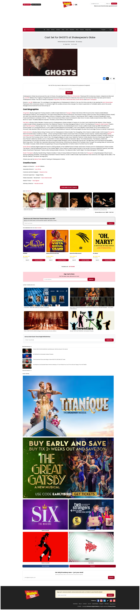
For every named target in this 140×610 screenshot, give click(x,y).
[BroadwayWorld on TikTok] (107, 600)
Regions (101, 603)
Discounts (92, 566)
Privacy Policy (112, 606)
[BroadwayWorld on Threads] (111, 600)
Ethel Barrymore (30, 126)
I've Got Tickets (39, 260)
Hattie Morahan (70, 99)
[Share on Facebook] (104, 78)
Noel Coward (104, 124)
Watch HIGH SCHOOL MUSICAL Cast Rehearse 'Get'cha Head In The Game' (50, 349)
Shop (77, 29)
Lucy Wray (38, 169)
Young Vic (69, 113)
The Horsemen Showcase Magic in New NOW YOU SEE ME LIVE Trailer (49, 359)
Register (104, 29)
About (80, 603)
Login (110, 29)
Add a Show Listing (36, 4)
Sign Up (69, 92)
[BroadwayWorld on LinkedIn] (104, 600)
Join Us (89, 603)
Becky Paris (38, 159)
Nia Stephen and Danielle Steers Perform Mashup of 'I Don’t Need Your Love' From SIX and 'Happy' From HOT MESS (59, 364)
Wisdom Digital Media (93, 606)
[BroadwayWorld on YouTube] (114, 600)
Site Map (107, 603)
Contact (85, 603)
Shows (52, 29)
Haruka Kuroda (38, 183)
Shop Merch (27, 4)
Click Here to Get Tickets (69, 187)
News (48, 29)
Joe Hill (27, 98)
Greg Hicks (56, 99)
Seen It (27, 260)
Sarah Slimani (80, 99)
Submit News (95, 603)
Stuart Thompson (91, 99)
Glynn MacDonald (46, 178)
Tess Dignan (35, 180)
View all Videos (26, 370)
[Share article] (110, 78)
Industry (58, 29)
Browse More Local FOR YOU (104, 212)
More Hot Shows (45, 566)
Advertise (75, 603)
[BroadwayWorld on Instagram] (101, 600)
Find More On (68, 266)
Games (82, 29)
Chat (63, 29)
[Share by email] (114, 78)
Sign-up (108, 3)
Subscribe (109, 340)
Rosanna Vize (43, 172)
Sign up (111, 577)
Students (72, 29)
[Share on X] (107, 78)
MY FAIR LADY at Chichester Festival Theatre (43, 354)
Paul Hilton (63, 99)
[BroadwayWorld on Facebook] (98, 600)
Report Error (113, 604)
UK (76, 5)
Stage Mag (88, 29)
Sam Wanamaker (75, 96)
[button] (115, 29)
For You (29, 191)
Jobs (67, 29)
